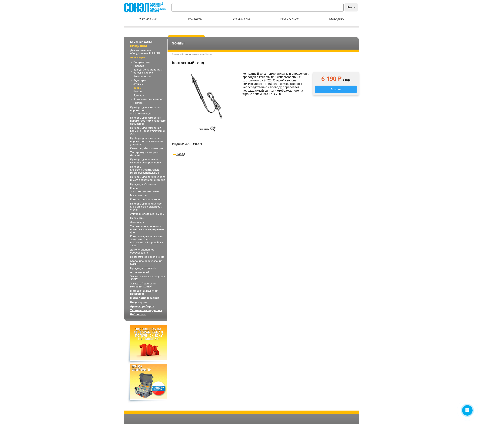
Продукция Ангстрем (143, 183)
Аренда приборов (142, 306)
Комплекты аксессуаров (148, 98)
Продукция (138, 46)
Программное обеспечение (147, 256)
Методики (337, 19)
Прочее (138, 102)
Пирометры (137, 217)
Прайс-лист (289, 19)
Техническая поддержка (146, 310)
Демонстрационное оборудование (142, 251)
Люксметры (137, 222)
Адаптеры (139, 80)
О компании (147, 19)
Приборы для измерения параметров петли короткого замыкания (148, 120)
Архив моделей (139, 272)
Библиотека (138, 314)
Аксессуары (137, 57)
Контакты (195, 19)
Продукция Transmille (143, 268)
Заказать (336, 89)
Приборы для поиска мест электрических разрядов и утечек (146, 206)
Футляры (138, 95)
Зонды (137, 87)
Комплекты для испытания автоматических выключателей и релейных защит (146, 241)
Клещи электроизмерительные (144, 190)
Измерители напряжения (145, 199)
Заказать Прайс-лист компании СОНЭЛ (143, 285)
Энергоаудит (138, 301)
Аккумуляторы (142, 76)
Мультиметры (138, 195)
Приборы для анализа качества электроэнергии (145, 161)
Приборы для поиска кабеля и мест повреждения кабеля (147, 178)
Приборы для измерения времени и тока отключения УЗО (147, 130)
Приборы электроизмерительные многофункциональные (144, 169)
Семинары (241, 19)
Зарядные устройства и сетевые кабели (147, 71)
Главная (175, 54)
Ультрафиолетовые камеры (147, 213)
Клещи (137, 91)
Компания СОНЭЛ (141, 41)
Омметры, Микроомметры (146, 148)
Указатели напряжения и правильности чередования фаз (147, 229)
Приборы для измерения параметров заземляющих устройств (146, 141)
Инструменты (141, 62)
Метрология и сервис (144, 297)
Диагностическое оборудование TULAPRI (145, 52)
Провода (138, 65)
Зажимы (138, 83)
